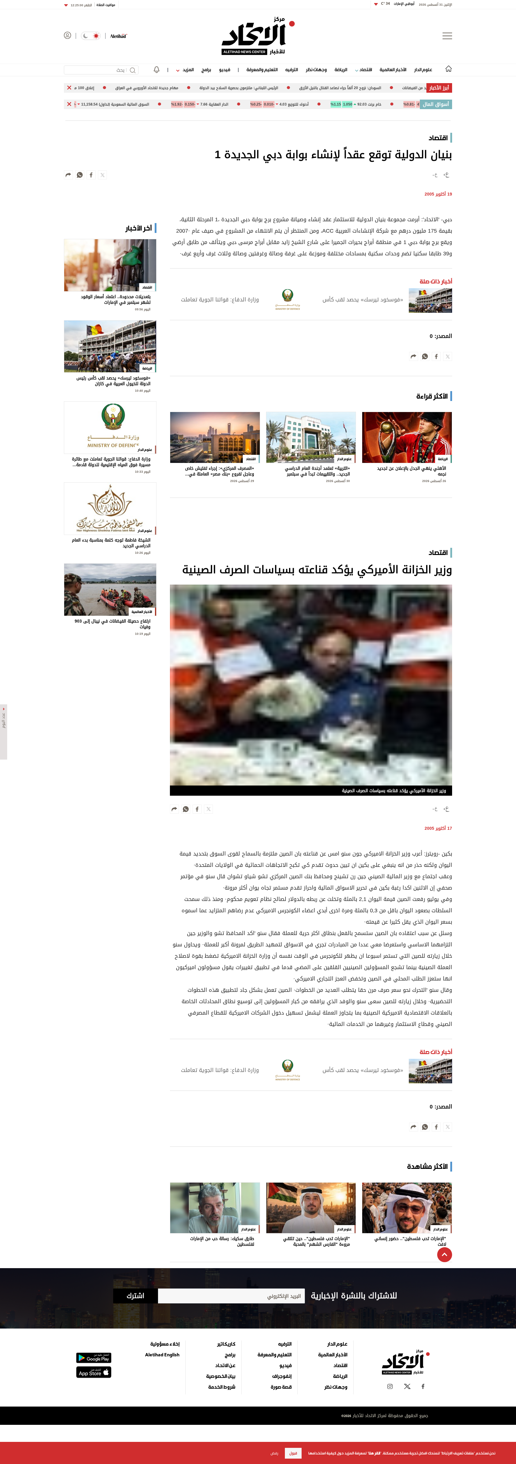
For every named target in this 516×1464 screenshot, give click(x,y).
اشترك (135, 1296)
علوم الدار (423, 69)
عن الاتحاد (225, 1365)
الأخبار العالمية (393, 69)
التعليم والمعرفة (262, 69)
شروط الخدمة (221, 1387)
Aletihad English (162, 1355)
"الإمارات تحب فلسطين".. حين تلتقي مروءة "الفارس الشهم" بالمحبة (316, 1242)
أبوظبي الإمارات (397, 4)
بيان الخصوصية (220, 1376)
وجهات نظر (316, 69)
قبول (293, 1453)
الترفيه (291, 69)
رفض (274, 1453)
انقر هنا (374, 1453)
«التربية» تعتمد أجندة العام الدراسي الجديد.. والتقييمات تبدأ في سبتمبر (317, 471)
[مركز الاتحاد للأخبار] (258, 36)
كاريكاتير (226, 1344)
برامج (206, 69)
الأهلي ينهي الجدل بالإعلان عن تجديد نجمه (411, 471)
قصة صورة (281, 1387)
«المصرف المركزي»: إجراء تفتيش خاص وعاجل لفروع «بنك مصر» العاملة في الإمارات (219, 471)
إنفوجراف (281, 1376)
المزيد (188, 69)
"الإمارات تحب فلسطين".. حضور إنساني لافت (410, 1242)
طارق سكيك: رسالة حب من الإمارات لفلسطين (222, 1242)
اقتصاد (365, 69)
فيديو (224, 69)
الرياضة (341, 69)
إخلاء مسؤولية (164, 1344)
